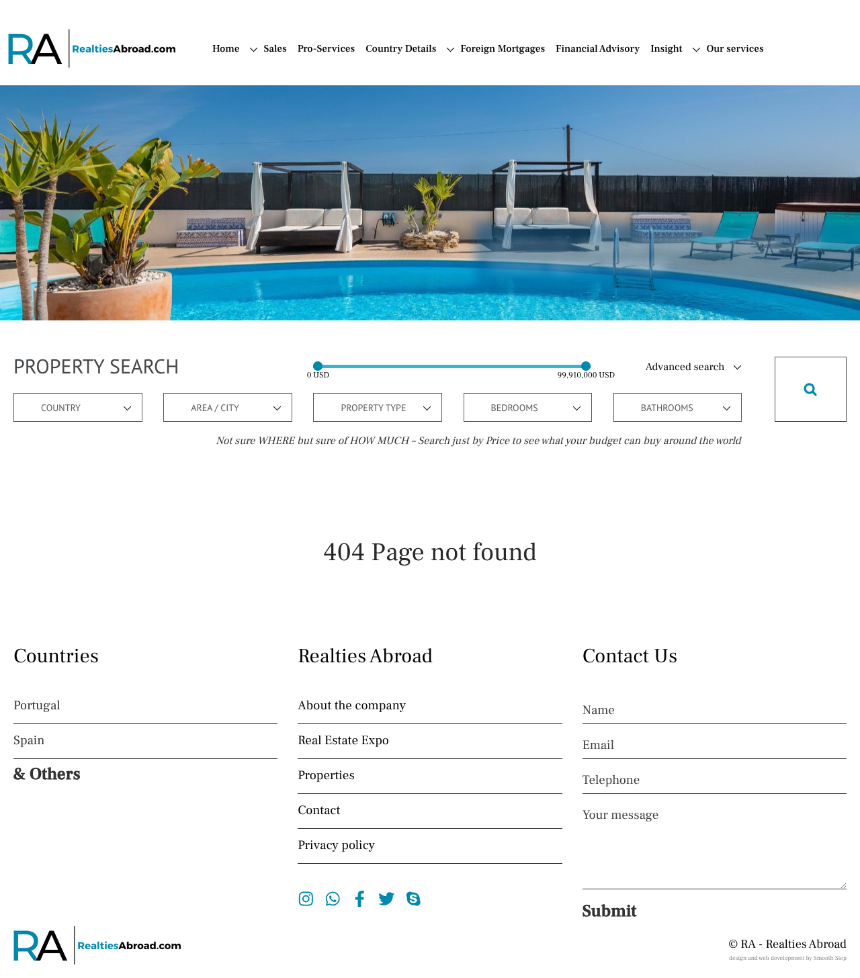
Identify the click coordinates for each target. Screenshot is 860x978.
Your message (621, 815)
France (476, 140)
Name (599, 711)
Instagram (306, 899)
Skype (413, 899)
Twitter (386, 899)
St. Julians (300, 411)
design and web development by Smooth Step (788, 958)
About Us (728, 73)
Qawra (292, 327)
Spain (473, 73)
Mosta (290, 293)
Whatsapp (333, 899)
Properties (326, 776)
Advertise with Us (728, 113)
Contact (724, 90)
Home (225, 49)
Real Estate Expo (343, 741)
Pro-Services (326, 49)
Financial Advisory (598, 49)
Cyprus (477, 107)
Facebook (359, 899)
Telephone (611, 780)
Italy (470, 123)
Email (598, 746)
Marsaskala (303, 276)
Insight (666, 49)
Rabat (290, 360)
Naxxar (293, 310)
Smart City (301, 394)
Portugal (480, 90)
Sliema (292, 377)
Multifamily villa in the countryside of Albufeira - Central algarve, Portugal (640, 256)
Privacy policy (336, 846)
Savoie (292, 125)
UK (270, 174)
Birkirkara (300, 226)
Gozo (288, 260)
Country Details (401, 49)
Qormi (291, 344)
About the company (352, 706)
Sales (274, 49)
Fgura (290, 243)
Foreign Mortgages (502, 49)
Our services (734, 49)
